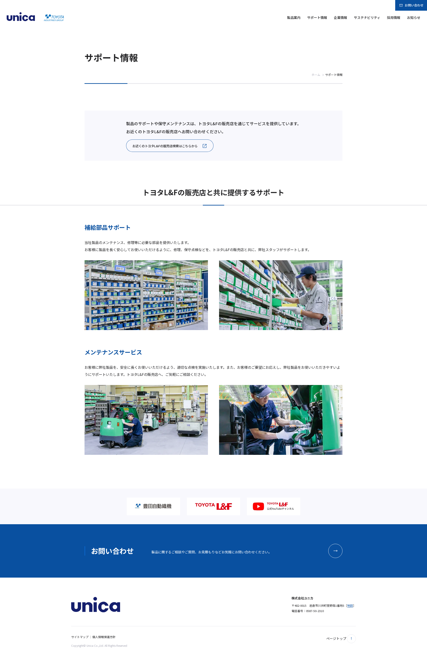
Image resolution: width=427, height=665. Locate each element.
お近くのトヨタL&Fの (164, 145)
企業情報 (340, 17)
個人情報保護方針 (103, 637)
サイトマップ (80, 637)
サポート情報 (317, 17)
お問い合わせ (414, 5)
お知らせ (413, 17)
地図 (350, 605)
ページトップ (336, 638)
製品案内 (293, 17)
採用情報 (393, 17)
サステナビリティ (367, 17)
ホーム (316, 75)
